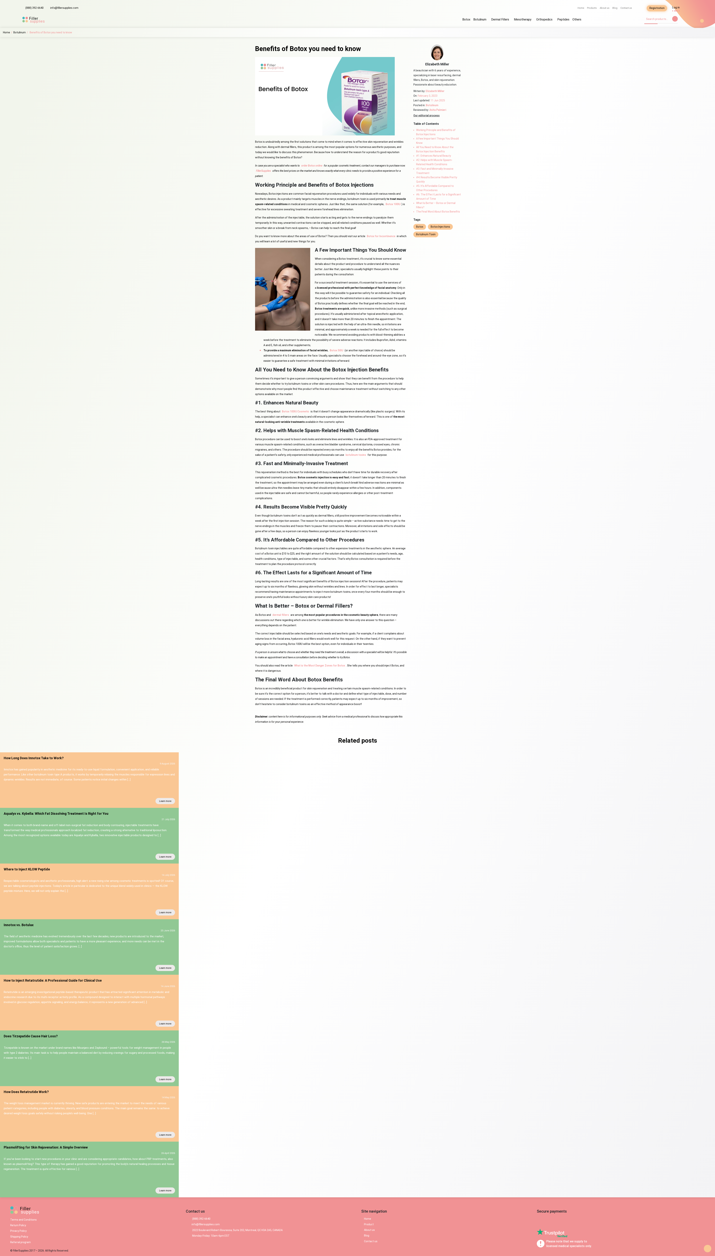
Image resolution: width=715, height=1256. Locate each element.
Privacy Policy (18, 1230)
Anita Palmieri (437, 109)
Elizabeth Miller (435, 91)
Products (592, 8)
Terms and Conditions (23, 1219)
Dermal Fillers (500, 19)
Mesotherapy (522, 19)
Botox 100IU (393, 204)
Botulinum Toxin (426, 234)
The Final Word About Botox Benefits (438, 211)
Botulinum (479, 19)
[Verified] (550, 1231)
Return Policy (18, 1225)
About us (604, 8)
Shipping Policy (19, 1236)
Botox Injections (440, 226)
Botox (466, 19)
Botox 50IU (336, 350)
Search (675, 19)
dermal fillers (280, 614)
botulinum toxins (356, 454)
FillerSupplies (263, 170)
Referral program (20, 1242)
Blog (614, 8)
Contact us (626, 8)
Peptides (563, 19)
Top (707, 1248)
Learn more (165, 801)
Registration (657, 8)
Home (581, 8)
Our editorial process (426, 115)
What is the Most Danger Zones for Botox (319, 665)
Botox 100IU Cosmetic (295, 411)
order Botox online (311, 165)
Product (369, 1224)
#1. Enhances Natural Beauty (433, 155)
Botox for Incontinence (381, 236)
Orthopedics (544, 19)
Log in (676, 7)
